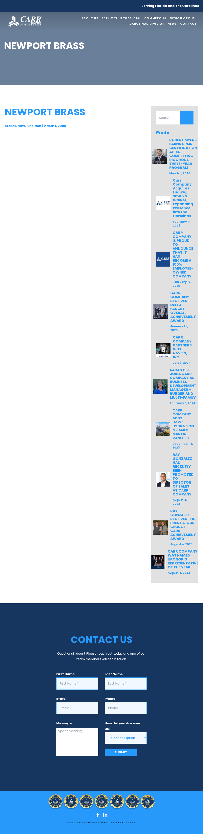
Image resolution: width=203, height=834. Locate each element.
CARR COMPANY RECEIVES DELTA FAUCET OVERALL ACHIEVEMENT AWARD (183, 306)
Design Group (182, 18)
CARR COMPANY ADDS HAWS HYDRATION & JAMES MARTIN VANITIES (183, 424)
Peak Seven (126, 823)
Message (64, 723)
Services (109, 18)
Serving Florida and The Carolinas (170, 6)
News (172, 24)
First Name (65, 674)
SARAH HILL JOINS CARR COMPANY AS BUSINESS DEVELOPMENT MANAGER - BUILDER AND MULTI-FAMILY (183, 383)
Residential (130, 18)
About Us (90, 18)
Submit (120, 752)
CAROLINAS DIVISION (147, 24)
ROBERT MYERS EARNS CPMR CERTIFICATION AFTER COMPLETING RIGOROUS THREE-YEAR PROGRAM (183, 153)
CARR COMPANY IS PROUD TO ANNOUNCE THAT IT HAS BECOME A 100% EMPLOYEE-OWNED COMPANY (183, 254)
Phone (110, 698)
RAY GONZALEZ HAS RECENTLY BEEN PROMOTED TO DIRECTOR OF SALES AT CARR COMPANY (183, 474)
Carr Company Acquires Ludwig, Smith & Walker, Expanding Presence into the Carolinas (183, 198)
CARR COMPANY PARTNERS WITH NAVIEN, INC (182, 347)
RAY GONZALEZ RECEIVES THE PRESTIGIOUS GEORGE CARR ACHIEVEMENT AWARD (183, 524)
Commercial (155, 18)
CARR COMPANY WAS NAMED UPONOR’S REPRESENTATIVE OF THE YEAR (183, 559)
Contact (188, 24)
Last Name (114, 674)
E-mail (62, 698)
